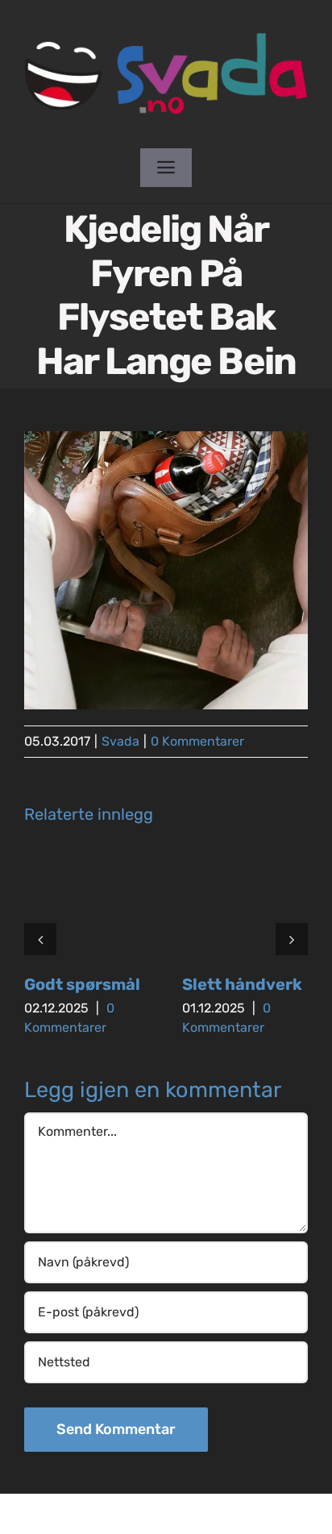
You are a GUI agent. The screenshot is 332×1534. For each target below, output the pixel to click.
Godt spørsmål (82, 984)
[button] (40, 939)
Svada (120, 741)
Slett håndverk (242, 984)
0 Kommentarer (197, 741)
